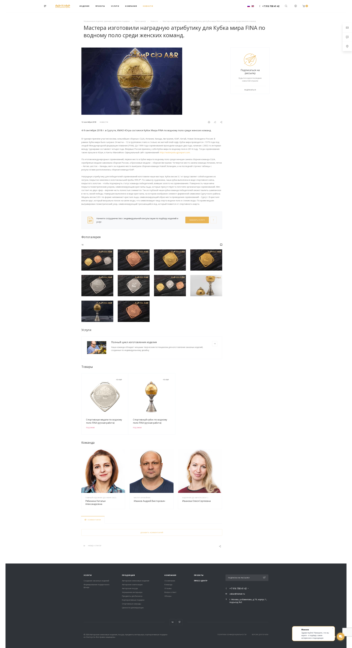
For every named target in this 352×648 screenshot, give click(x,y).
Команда (168, 584)
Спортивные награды (131, 604)
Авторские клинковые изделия (135, 580)
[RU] (248, 6)
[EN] (252, 6)
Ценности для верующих (133, 607)
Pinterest (179, 622)
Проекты (199, 575)
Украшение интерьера (132, 592)
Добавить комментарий (152, 532)
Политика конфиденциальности (232, 634)
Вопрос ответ (170, 592)
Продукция (128, 575)
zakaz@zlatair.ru (237, 593)
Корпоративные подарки (133, 600)
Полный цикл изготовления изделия (134, 342)
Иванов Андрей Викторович (149, 500)
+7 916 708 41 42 (270, 6)
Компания (170, 575)
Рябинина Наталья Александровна (95, 502)
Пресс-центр (200, 580)
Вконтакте (172, 622)
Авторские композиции (132, 584)
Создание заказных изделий (96, 580)
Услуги (88, 575)
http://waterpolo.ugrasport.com (175, 152)
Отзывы (168, 588)
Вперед (221, 404)
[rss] (215, 122)
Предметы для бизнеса (132, 596)
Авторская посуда (130, 588)
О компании (169, 580)
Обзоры (167, 596)
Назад (82, 404)
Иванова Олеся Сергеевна (196, 500)
